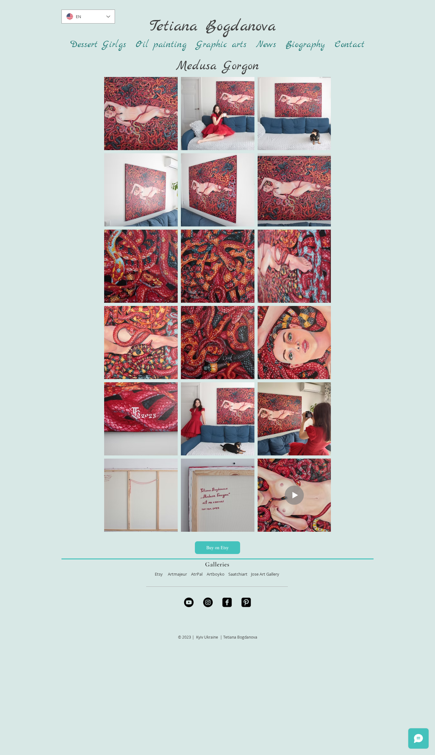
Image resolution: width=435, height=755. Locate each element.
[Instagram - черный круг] (208, 602)
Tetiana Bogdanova (212, 26)
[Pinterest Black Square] (246, 602)
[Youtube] (189, 602)
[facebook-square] (227, 602)
